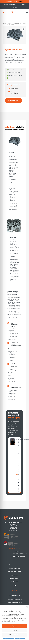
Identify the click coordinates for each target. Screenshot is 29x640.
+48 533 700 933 (17, 551)
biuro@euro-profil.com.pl (14, 92)
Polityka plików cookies (8, 638)
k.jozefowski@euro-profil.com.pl (18, 456)
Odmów (14, 630)
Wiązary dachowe (14, 595)
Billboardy (14, 582)
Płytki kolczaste (18, 23)
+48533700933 (15, 88)
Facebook (20, 1)
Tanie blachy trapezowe (14, 599)
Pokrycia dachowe (14, 565)
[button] (26, 607)
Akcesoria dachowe (7, 23)
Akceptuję (14, 626)
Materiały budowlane (14, 571)
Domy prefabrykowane (15, 602)
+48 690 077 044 (18, 483)
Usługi (14, 585)
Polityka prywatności (20, 638)
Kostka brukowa (14, 578)
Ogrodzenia (14, 575)
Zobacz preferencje (14, 634)
